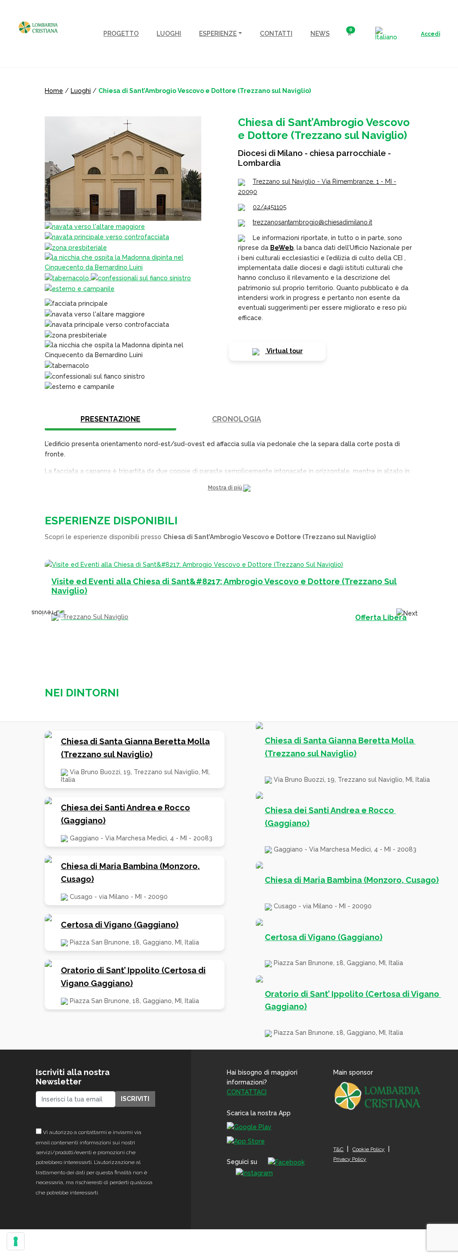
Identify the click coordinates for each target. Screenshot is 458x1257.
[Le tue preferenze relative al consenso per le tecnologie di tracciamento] (15, 1241)
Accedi (430, 34)
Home (54, 90)
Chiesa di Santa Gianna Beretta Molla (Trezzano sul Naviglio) (135, 748)
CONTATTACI (247, 1092)
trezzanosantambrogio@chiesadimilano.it (312, 222)
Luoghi (81, 90)
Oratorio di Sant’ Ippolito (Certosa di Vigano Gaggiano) (133, 977)
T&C (338, 1149)
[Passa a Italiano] (386, 33)
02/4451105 (269, 207)
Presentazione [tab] (110, 419)
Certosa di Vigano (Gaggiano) (119, 924)
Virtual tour (284, 350)
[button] (229, 488)
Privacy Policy (349, 1159)
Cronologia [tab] (236, 419)
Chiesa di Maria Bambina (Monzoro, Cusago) (130, 872)
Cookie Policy (368, 1149)
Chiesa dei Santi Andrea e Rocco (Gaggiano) (125, 814)
